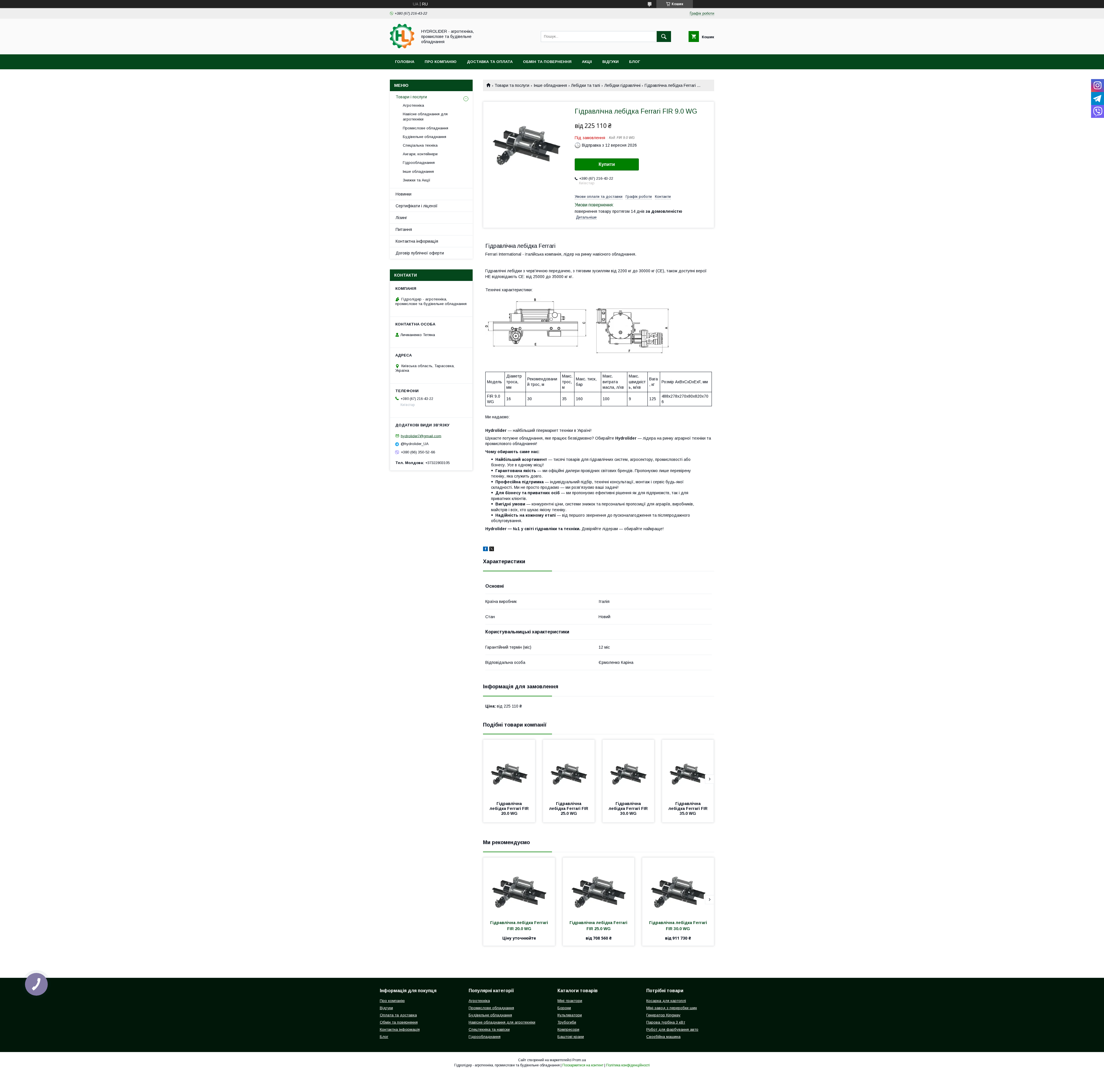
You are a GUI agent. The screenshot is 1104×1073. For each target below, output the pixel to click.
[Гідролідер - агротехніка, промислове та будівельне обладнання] (402, 47)
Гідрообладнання (419, 162)
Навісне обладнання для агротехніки (425, 116)
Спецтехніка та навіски (489, 1029)
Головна (404, 62)
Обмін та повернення (547, 62)
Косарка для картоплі (666, 1001)
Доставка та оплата (490, 62)
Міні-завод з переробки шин (671, 1008)
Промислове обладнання (425, 128)
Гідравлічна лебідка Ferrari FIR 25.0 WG (569, 808)
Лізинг (401, 217)
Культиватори (569, 1015)
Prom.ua (579, 1060)
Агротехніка (413, 105)
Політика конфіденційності (628, 1065)
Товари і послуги (411, 97)
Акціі (587, 62)
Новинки (403, 194)
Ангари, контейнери (420, 154)
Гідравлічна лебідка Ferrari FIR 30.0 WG (629, 808)
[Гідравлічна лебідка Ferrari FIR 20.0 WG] (509, 768)
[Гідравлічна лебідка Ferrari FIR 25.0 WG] (569, 768)
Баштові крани (570, 1036)
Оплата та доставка (398, 1015)
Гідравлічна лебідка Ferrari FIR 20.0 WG (510, 808)
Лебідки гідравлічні (622, 85)
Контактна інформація (417, 241)
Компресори (568, 1029)
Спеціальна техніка (420, 145)
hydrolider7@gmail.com (421, 436)
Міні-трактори (569, 1001)
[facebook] (485, 549)
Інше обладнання (550, 85)
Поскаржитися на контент (582, 1065)
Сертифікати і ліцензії (417, 206)
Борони (564, 1008)
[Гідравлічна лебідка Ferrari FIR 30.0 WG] (628, 768)
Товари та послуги (511, 85)
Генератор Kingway (663, 1015)
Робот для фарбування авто (672, 1029)
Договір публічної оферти (420, 253)
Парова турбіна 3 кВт (665, 1022)
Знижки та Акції (416, 180)
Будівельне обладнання (424, 137)
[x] (491, 549)
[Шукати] (664, 36)
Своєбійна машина (663, 1036)
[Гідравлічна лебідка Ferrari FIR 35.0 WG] (688, 768)
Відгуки (610, 62)
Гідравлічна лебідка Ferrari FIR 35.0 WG (688, 808)
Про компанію (441, 62)
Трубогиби (566, 1022)
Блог (634, 62)
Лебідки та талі (585, 85)
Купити (607, 164)
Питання (404, 229)
